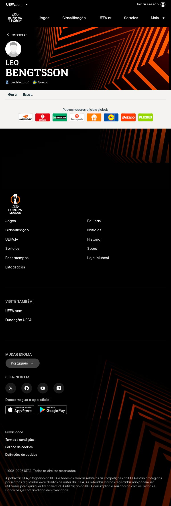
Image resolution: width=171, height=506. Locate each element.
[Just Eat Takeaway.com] (94, 117)
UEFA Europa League (15, 17)
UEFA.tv (11, 239)
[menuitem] (45, 18)
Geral (13, 95)
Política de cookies (19, 447)
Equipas (94, 221)
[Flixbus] (145, 117)
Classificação (17, 230)
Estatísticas (15, 267)
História (93, 239)
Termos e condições (20, 439)
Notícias (94, 230)
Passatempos (17, 258)
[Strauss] (42, 117)
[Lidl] (111, 117)
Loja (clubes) (98, 258)
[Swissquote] (77, 117)
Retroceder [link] (18, 34)
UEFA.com (13, 311)
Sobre (92, 248)
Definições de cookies (21, 454)
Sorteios (12, 248)
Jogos (10, 221)
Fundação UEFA (18, 320)
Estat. (28, 95)
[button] (156, 18)
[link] (44, 18)
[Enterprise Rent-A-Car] (60, 117)
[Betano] (128, 117)
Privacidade (14, 432)
